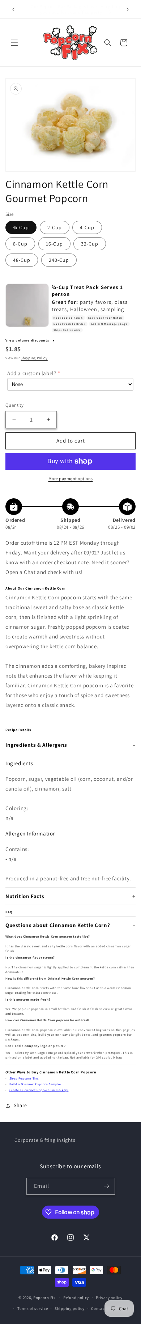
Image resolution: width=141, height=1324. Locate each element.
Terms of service (32, 1308)
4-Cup (87, 227)
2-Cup (54, 227)
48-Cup (21, 260)
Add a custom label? (31, 373)
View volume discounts (28, 340)
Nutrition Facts (24, 896)
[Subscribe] (107, 1186)
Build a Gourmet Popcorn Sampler (35, 1084)
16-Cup (54, 243)
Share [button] (20, 1105)
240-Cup (59, 260)
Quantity (14, 405)
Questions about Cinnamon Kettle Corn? (57, 925)
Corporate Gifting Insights (45, 1140)
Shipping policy (70, 1308)
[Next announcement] (128, 9)
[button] (14, 43)
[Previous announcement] (13, 9)
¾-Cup (21, 227)
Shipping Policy (34, 358)
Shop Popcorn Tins (24, 1078)
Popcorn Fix (44, 1297)
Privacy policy (109, 1297)
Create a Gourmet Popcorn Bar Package (39, 1090)
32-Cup (89, 243)
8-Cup (20, 243)
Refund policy (76, 1297)
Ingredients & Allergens (36, 744)
